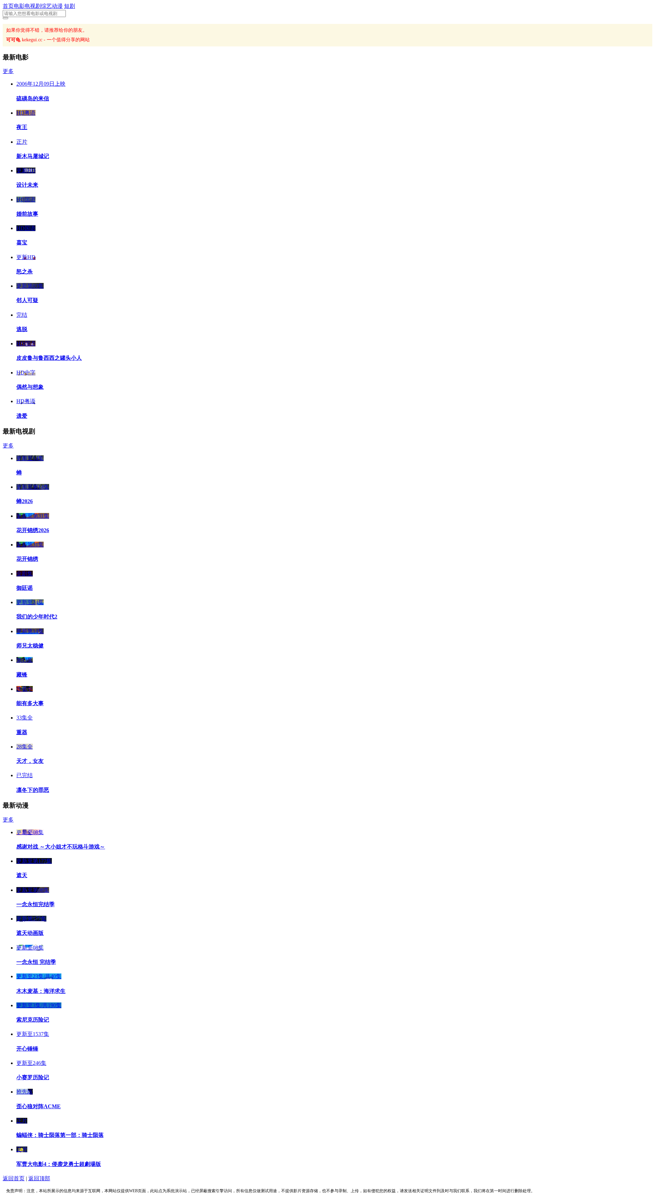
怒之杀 (24, 271)
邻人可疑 (27, 300)
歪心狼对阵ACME (38, 1106)
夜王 (21, 127)
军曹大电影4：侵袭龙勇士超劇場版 (58, 1164)
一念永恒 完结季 (36, 962)
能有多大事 (30, 703)
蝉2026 (24, 501)
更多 (8, 71)
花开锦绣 (27, 559)
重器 (21, 732)
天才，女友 (30, 761)
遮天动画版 (30, 933)
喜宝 (21, 242)
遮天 (21, 875)
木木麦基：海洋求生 (41, 991)
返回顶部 (39, 1178)
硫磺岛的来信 (32, 98)
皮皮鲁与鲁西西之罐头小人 (49, 358)
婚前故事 (27, 214)
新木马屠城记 (32, 156)
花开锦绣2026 (32, 530)
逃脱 (21, 329)
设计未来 (27, 185)
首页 (8, 6)
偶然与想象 (30, 387)
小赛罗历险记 (32, 1077)
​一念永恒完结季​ (35, 904)
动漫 (57, 6)
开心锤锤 (27, 1049)
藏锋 (21, 675)
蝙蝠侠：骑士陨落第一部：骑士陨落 (60, 1135)
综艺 (46, 6)
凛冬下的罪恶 (32, 790)
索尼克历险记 (32, 1020)
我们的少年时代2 (36, 616)
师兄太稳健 (30, 645)
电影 (19, 6)
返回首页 (14, 1178)
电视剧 (33, 6)
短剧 (69, 6)
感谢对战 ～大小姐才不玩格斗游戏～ (60, 847)
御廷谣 (24, 588)
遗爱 (21, 416)
